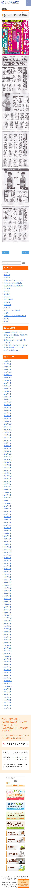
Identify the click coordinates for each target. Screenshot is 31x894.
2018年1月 (7, 547)
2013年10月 (8, 686)
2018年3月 (7, 541)
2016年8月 (7, 593)
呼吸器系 (7, 277)
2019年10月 (8, 503)
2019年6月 (7, 514)
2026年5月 (7, 364)
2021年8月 (7, 479)
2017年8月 (7, 560)
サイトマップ (21, 879)
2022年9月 (7, 462)
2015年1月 (7, 645)
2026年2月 (7, 369)
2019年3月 (7, 519)
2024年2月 (7, 421)
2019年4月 (7, 517)
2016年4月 (7, 604)
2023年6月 (7, 440)
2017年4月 (7, 571)
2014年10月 (8, 653)
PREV (6, 252)
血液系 (6, 313)
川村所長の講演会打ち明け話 (13, 286)
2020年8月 (7, 489)
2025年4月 (7, 388)
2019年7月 (7, 511)
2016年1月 (7, 612)
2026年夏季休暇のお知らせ (13, 332)
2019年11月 (8, 500)
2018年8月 (7, 528)
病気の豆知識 (8, 299)
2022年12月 (8, 454)
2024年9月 (7, 405)
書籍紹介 (7, 291)
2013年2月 (7, 708)
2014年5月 (7, 667)
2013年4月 (7, 703)
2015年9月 (7, 623)
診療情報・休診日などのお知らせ (15, 316)
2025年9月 (7, 380)
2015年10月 (8, 621)
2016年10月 (8, 588)
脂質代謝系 (7, 305)
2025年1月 (7, 397)
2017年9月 (7, 558)
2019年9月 (7, 506)
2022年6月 (7, 468)
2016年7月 (7, 596)
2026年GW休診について (12, 350)
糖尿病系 (7, 302)
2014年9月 (7, 656)
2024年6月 (7, 410)
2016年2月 (7, 610)
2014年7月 (7, 662)
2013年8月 (7, 692)
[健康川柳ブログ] (15, 849)
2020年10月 (8, 487)
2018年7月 (7, 530)
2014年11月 (8, 651)
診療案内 (23, 877)
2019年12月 (8, 498)
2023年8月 (7, 435)
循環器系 (7, 288)
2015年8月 (7, 626)
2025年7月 (7, 383)
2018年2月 (7, 544)
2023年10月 (8, 429)
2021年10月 (8, 476)
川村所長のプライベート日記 (13, 280)
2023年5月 (7, 443)
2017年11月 (8, 552)
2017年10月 (8, 555)
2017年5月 (7, 569)
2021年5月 (7, 484)
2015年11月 (8, 618)
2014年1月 (7, 678)
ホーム (4, 877)
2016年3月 (7, 607)
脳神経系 (7, 307)
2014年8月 (7, 659)
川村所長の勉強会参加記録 (13, 283)
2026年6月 (7, 361)
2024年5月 (7, 413)
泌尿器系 (7, 294)
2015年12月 (8, 615)
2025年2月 (7, 394)
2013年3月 (7, 705)
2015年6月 (7, 632)
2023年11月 (8, 427)
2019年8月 (7, 509)
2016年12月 (8, 582)
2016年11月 (8, 585)
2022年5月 (7, 470)
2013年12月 (8, 681)
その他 (6, 272)
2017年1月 (7, 580)
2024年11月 (8, 399)
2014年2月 (7, 675)
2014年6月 (7, 664)
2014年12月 (8, 648)
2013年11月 (8, 683)
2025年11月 (8, 375)
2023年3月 (7, 448)
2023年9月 (7, 432)
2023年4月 (7, 446)
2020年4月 (7, 492)
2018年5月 (7, 536)
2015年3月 (7, 640)
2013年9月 (7, 689)
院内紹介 (13, 879)
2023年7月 (7, 438)
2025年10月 (8, 377)
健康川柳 (7, 275)
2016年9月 (7, 591)
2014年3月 (7, 672)
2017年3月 (7, 574)
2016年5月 (7, 601)
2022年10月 (8, 459)
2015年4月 (7, 637)
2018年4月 (7, 539)
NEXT (25, 252)
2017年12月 (8, 550)
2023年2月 (7, 451)
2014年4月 (7, 670)
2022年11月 (8, 457)
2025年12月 (8, 372)
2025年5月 (7, 386)
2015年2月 (7, 642)
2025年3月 (7, 391)
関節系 (6, 318)
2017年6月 (7, 566)
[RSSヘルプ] (8, 783)
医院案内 (17, 877)
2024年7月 (7, 407)
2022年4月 (7, 473)
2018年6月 (7, 533)
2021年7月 (7, 481)
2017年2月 (7, 577)
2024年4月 (7, 416)
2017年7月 (7, 563)
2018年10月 (8, 525)
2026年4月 (7, 367)
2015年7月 (7, 629)
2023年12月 (8, 424)
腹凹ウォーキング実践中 (12, 310)
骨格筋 (6, 321)
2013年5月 (7, 700)
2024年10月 (8, 402)
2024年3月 (7, 418)
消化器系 (7, 297)
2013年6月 (7, 697)
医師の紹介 (10, 877)
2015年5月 (7, 634)
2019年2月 (7, 522)
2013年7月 (7, 694)
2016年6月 (7, 599)
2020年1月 (7, 495)
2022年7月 (7, 465)
